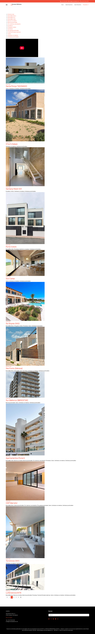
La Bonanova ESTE (13, 592)
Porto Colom (11, 246)
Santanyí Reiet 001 (14, 189)
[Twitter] (51, 619)
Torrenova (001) (13, 561)
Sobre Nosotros (69, 4)
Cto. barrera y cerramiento (14, 24)
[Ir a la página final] (20, 597)
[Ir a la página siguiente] (18, 597)
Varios (9, 33)
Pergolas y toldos (12, 27)
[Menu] (6, 4)
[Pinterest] (53, 619)
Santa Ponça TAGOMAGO (16, 86)
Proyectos (85, 4)
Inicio (62, 4)
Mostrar (8, 366)
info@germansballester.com (74, 1)
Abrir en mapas (9, 617)
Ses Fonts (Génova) (14, 368)
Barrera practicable (12, 22)
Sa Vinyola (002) (13, 323)
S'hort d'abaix (12, 144)
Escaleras (10, 25)
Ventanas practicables (13, 37)
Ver (9, 84)
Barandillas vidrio (12, 19)
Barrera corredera (12, 20)
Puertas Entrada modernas (14, 32)
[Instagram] (57, 619)
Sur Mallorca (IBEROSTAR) (17, 400)
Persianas (10, 29)
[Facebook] (48, 619)
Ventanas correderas (13, 35)
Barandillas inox (11, 17)
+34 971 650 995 (64, 1)
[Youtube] (55, 619)
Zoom (7, 84)
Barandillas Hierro (12, 16)
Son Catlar (10, 278)
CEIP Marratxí (11, 503)
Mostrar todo (11, 14)
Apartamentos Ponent (15, 458)
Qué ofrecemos (77, 4)
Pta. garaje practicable (13, 30)
